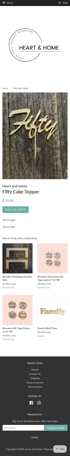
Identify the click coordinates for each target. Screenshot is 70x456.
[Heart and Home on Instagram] (39, 403)
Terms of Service (35, 382)
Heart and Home (33, 449)
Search (35, 369)
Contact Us (35, 374)
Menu (9, 2)
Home (5, 88)
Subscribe (56, 428)
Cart (65, 2)
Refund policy (35, 387)
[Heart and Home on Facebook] (31, 403)
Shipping (35, 378)
